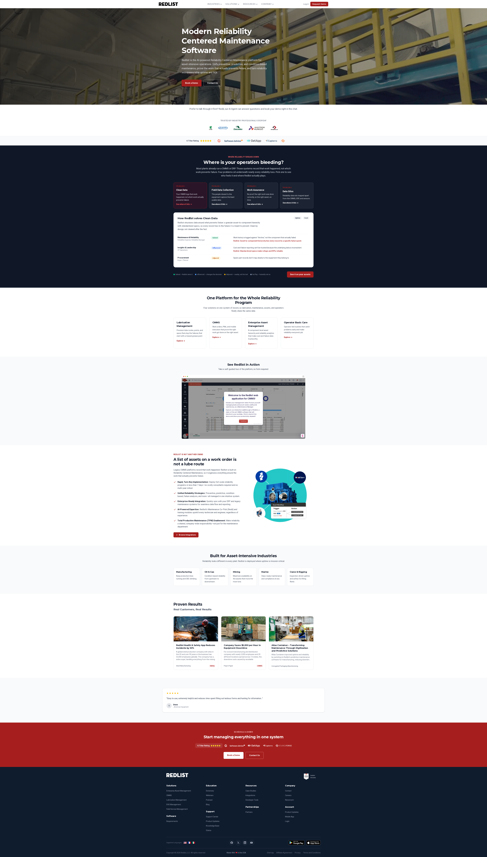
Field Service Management (177, 809)
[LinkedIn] (244, 842)
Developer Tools (252, 800)
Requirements (172, 821)
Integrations (250, 795)
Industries (213, 4)
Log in (306, 4)
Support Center (212, 817)
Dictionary (210, 791)
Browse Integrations (187, 535)
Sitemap (270, 853)
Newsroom (289, 800)
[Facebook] (231, 842)
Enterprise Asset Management (178, 791)
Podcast (209, 800)
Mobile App (289, 817)
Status (208, 830)
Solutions (231, 4)
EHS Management (173, 804)
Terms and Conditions (312, 853)
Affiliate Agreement (284, 853)
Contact (288, 791)
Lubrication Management (176, 800)
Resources (249, 4)
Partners (249, 812)
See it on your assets (300, 274)
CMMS (169, 795)
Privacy (298, 853)
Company (266, 4)
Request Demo (319, 4)
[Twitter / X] (238, 842)
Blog (208, 804)
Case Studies (251, 791)
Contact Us (212, 83)
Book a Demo (191, 83)
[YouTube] (251, 842)
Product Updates (212, 821)
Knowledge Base (212, 826)
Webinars (209, 795)
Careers (288, 795)
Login (287, 821)
